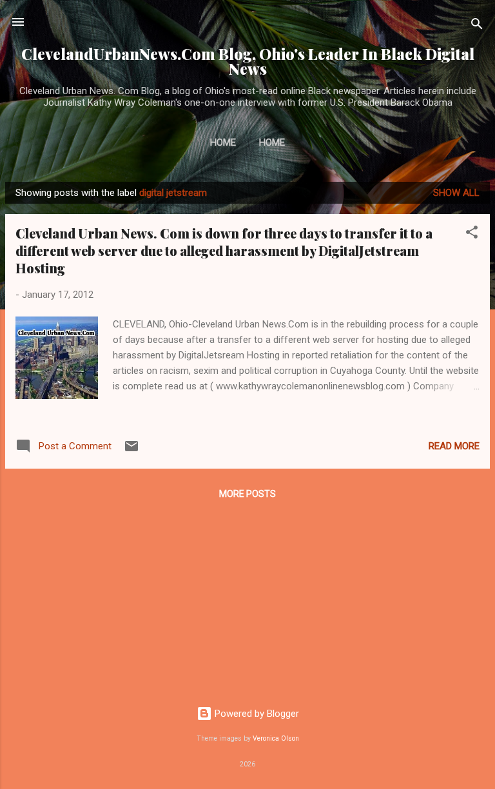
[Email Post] (131, 450)
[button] (472, 234)
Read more (454, 446)
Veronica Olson (276, 738)
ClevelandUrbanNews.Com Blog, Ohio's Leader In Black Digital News (247, 61)
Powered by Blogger (255, 713)
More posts (247, 494)
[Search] (477, 26)
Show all (456, 193)
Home (223, 142)
